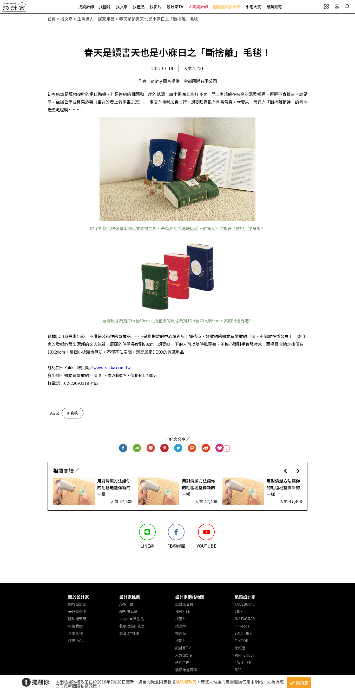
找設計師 (86, 6)
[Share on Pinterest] (164, 448)
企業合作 (75, 633)
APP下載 (126, 604)
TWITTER (243, 662)
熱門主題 (182, 662)
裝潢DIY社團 (129, 633)
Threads (242, 626)
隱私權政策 (186, 682)
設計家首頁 (184, 604)
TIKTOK (241, 640)
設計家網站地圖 (189, 597)
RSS (238, 669)
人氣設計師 (198, 6)
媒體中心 (75, 640)
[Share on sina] (206, 448)
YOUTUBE (243, 633)
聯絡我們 (75, 626)
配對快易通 (128, 611)
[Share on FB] (123, 448)
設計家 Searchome (14, 8)
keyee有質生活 (131, 618)
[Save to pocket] (151, 448)
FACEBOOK (244, 604)
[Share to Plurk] (192, 448)
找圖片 (105, 6)
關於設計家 (78, 597)
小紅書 (240, 647)
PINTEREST (245, 655)
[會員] (337, 6)
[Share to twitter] (178, 448)
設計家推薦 (129, 597)
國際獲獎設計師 (226, 6)
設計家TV (175, 6)
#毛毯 (72, 413)
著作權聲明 (77, 611)
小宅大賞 (253, 6)
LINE (239, 611)
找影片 (155, 6)
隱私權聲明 (77, 618)
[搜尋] (347, 6)
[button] (285, 470)
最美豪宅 (274, 6)
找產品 (138, 6)
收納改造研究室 (132, 626)
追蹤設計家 (245, 597)
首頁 (52, 19)
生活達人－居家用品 (96, 19)
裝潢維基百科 (186, 669)
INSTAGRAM (245, 618)
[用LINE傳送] (137, 448)
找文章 (122, 6)
